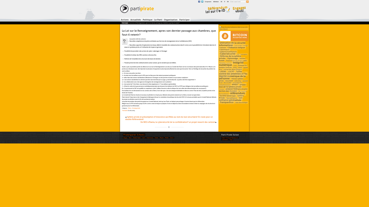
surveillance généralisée (231, 98)
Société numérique (228, 96)
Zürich (172, 137)
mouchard (229, 81)
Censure (223, 48)
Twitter (202, 1)
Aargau (125, 137)
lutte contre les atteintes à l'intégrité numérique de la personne (233, 75)
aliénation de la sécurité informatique (232, 44)
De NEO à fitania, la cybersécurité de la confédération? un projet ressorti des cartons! (177, 122)
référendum (237, 93)
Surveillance (231, 98)
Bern (130, 137)
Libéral (240, 67)
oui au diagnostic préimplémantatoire (230, 84)
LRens (129, 108)
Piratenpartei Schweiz (134, 135)
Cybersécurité (227, 53)
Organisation (170, 19)
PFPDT (235, 84)
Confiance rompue (236, 47)
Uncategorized (136, 108)
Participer (184, 19)
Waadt (162, 137)
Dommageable (243, 54)
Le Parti (158, 19)
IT (224, 1)
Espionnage (232, 58)
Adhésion (216, 1)
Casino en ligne (238, 45)
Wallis (167, 137)
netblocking (237, 81)
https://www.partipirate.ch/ (230, 137)
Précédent (221, 89)
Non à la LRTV (227, 83)
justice (235, 67)
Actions (125, 19)
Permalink (125, 110)
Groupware (208, 1)
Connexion (225, 139)
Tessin (156, 137)
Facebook (199, 1)
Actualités (135, 19)
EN (228, 1)
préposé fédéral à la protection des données (233, 90)
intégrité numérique (231, 64)
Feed (231, 139)
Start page (125, 23)
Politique (147, 19)
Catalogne (245, 45)
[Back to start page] (137, 9)
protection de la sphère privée (233, 85)
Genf (143, 137)
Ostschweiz (149, 137)
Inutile (235, 65)
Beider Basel (137, 137)
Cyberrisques (224, 50)
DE (221, 1)
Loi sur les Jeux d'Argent (233, 69)
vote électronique (241, 102)
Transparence (227, 102)
